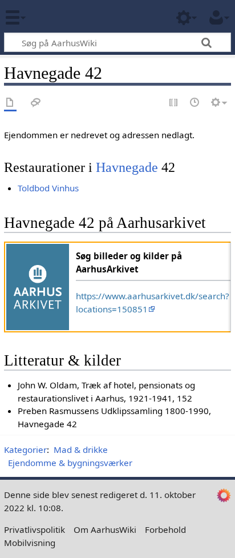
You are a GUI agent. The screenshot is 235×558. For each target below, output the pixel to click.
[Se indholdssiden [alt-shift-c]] (10, 103)
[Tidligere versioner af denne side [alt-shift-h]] (195, 103)
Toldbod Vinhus (48, 188)
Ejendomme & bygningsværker (70, 462)
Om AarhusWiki (105, 529)
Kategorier (25, 449)
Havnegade (127, 167)
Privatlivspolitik (34, 529)
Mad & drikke (81, 449)
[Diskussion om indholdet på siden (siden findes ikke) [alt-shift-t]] (36, 103)
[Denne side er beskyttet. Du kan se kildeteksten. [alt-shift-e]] (174, 103)
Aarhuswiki (77, 17)
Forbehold (165, 529)
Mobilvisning (29, 542)
